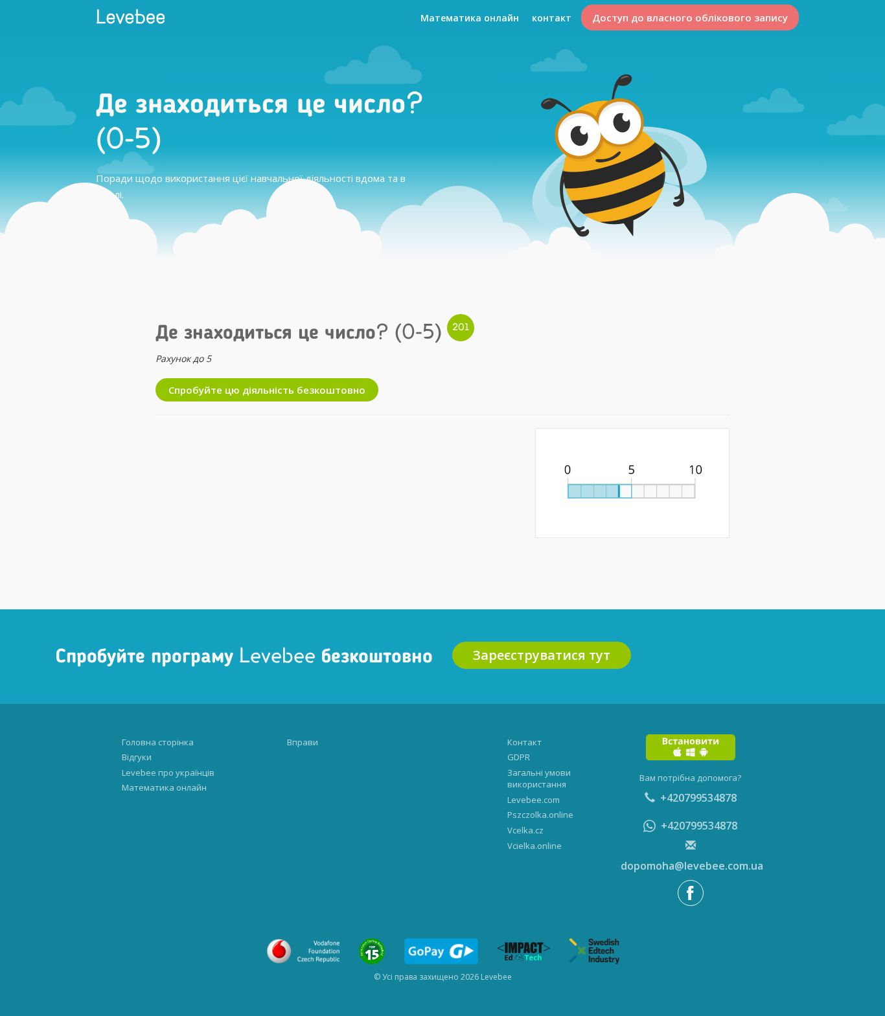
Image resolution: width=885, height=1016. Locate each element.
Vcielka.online (534, 846)
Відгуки (137, 757)
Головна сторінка (158, 742)
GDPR (518, 757)
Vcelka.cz (525, 830)
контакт (551, 18)
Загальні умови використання (539, 779)
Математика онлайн (469, 18)
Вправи (302, 742)
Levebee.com (533, 800)
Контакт (524, 742)
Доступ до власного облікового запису (690, 17)
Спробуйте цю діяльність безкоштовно (266, 389)
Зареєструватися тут (541, 655)
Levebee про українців (168, 772)
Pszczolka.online (540, 814)
